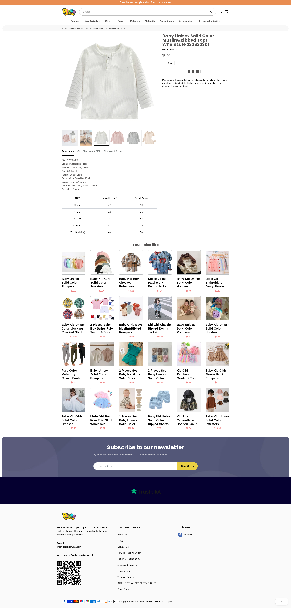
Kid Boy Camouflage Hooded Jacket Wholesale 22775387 (187, 420)
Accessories (185, 21)
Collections (166, 21)
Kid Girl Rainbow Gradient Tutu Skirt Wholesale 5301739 (188, 374)
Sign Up (185, 466)
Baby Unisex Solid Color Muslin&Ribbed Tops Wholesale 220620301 (97, 28)
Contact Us (123, 546)
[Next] (153, 138)
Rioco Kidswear (169, 49)
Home (64, 28)
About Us (122, 534)
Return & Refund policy (128, 559)
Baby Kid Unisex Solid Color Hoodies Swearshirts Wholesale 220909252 (189, 282)
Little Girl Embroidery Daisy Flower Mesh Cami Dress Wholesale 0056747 (215, 282)
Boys (120, 21)
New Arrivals (91, 21)
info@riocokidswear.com (69, 546)
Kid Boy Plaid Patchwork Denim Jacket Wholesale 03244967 (157, 282)
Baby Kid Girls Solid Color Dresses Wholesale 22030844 (72, 420)
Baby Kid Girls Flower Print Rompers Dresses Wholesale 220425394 (216, 374)
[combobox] (143, 12)
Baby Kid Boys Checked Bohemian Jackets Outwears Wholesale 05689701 (129, 282)
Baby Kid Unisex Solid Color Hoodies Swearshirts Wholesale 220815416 (217, 328)
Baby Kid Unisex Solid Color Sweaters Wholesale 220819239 (217, 420)
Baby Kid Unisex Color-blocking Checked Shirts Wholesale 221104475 (73, 328)
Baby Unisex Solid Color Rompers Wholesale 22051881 (71, 282)
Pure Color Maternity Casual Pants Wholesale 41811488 (71, 374)
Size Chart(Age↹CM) (88, 151)
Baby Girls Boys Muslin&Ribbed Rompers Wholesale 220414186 (131, 328)
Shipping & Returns (114, 151)
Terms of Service (125, 577)
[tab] (69, 152)
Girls (107, 21)
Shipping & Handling (127, 565)
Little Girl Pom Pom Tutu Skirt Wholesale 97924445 (101, 420)
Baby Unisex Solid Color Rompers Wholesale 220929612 (186, 328)
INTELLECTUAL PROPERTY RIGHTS (136, 583)
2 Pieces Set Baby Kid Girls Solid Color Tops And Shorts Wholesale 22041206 (131, 374)
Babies (134, 21)
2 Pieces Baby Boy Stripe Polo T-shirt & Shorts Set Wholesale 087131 (101, 328)
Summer (75, 21)
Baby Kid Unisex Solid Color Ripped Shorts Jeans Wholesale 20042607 (160, 420)
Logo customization (209, 21)
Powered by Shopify (162, 601)
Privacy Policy (124, 571)
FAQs (120, 540)
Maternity (150, 21)
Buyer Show (123, 589)
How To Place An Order (129, 553)
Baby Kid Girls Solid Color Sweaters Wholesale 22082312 (100, 282)
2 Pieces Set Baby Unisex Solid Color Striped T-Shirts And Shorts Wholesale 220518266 (130, 420)
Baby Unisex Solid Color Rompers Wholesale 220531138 (99, 374)
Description (68, 151)
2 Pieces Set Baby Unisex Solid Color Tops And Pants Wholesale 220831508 (159, 374)
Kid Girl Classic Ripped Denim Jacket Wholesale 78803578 (159, 328)
